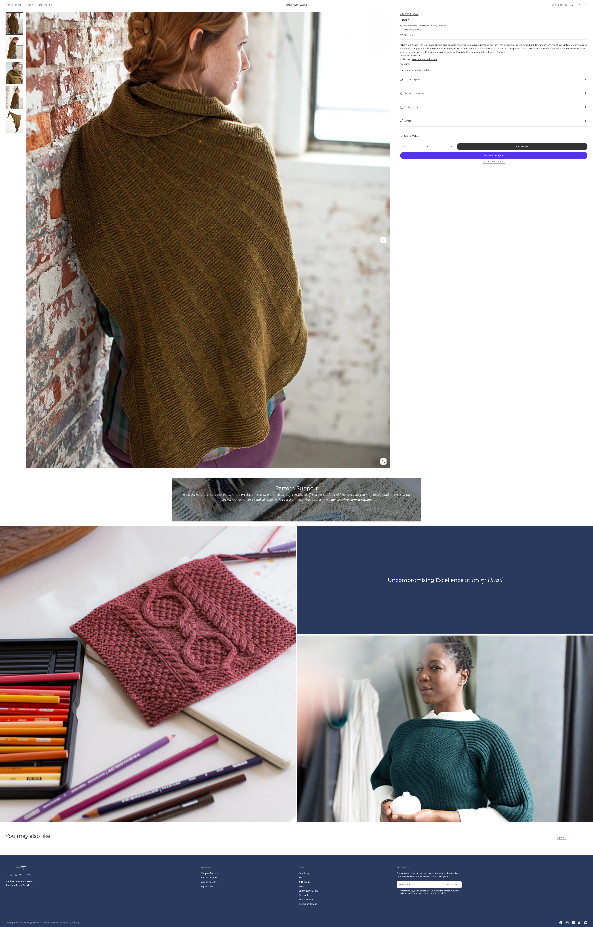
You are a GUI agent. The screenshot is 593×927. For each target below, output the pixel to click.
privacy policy (286, 475)
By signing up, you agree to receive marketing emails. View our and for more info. (297, 475)
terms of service (305, 475)
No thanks (296, 484)
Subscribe (314, 467)
